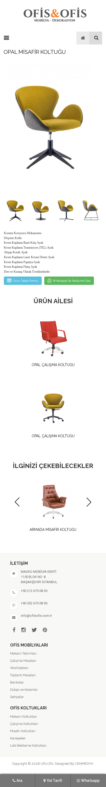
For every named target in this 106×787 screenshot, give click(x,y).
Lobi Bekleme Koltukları (28, 745)
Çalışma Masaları (23, 661)
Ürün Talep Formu (25, 281)
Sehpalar (17, 697)
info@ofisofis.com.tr (36, 616)
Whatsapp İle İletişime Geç (72, 281)
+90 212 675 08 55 (34, 591)
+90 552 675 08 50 (34, 603)
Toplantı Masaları (23, 675)
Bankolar (17, 682)
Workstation (19, 668)
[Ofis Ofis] (55, 13)
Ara (19, 780)
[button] (96, 127)
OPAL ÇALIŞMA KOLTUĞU (53, 365)
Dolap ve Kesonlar (24, 690)
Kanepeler (18, 738)
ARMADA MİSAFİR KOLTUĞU (53, 530)
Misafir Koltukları (23, 731)
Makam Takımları (23, 653)
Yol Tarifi (54, 780)
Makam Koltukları (23, 716)
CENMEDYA (84, 764)
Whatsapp (90, 780)
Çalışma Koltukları (24, 724)
